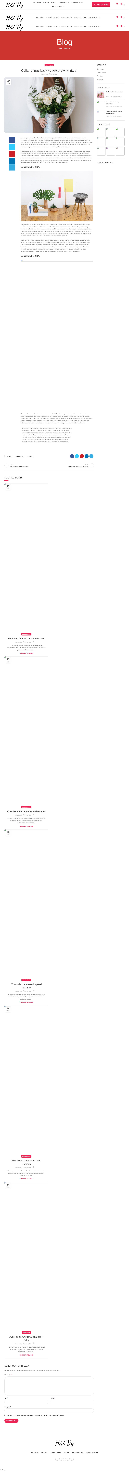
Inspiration (26, 980)
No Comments (117, 96)
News (30, 456)
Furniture (67, 48)
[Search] (112, 5)
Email (52, 1398)
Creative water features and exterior (26, 811)
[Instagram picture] (101, 132)
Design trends (101, 72)
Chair (9, 456)
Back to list (49, 465)
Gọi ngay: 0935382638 (101, 4)
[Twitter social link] (12, 147)
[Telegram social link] (12, 167)
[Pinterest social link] (12, 154)
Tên (6, 1398)
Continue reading (26, 653)
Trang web (7, 1407)
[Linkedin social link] (12, 161)
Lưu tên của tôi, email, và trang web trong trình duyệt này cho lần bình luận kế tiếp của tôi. (35, 1415)
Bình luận (7, 1375)
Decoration (26, 634)
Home (60, 48)
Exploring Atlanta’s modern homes (26, 638)
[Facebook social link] (12, 140)
